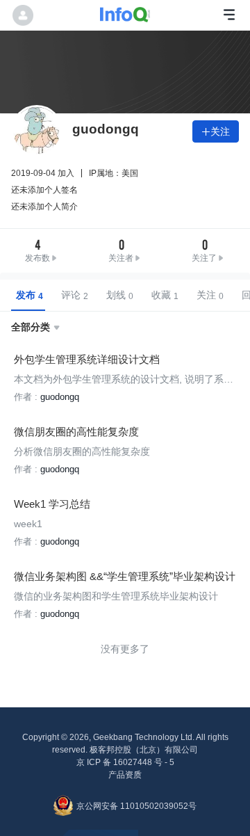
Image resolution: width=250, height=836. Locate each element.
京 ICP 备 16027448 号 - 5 (125, 762)
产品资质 (125, 775)
